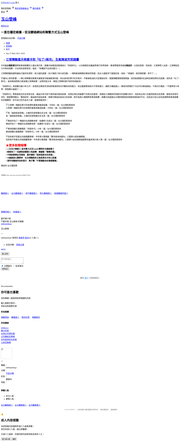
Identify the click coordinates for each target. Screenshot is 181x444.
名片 (8, 49)
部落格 (9, 46)
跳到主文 (5, 26)
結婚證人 (17, 212)
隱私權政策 (104, 410)
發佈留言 (5, 269)
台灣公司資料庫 (8, 334)
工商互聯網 (6, 342)
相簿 (8, 43)
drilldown (4, 328)
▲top (3, 249)
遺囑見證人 (6, 212)
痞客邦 (22, 238)
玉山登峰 (9, 19)
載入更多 (5, 254)
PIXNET (72, 410)
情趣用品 (5, 317)
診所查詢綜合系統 (9, 340)
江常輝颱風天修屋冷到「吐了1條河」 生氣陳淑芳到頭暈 (42, 59)
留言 (27, 238)
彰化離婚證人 (46, 193)
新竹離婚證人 (31, 193)
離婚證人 (5, 193)
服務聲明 (114, 410)
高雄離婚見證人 (61, 193)
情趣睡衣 (36, 317)
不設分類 (21, 38)
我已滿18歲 (6, 439)
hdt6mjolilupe (6, 224)
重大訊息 (5, 331)
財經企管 (20, 245)
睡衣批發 (26, 317)
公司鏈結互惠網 (8, 337)
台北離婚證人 (17, 193)
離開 (14, 439)
